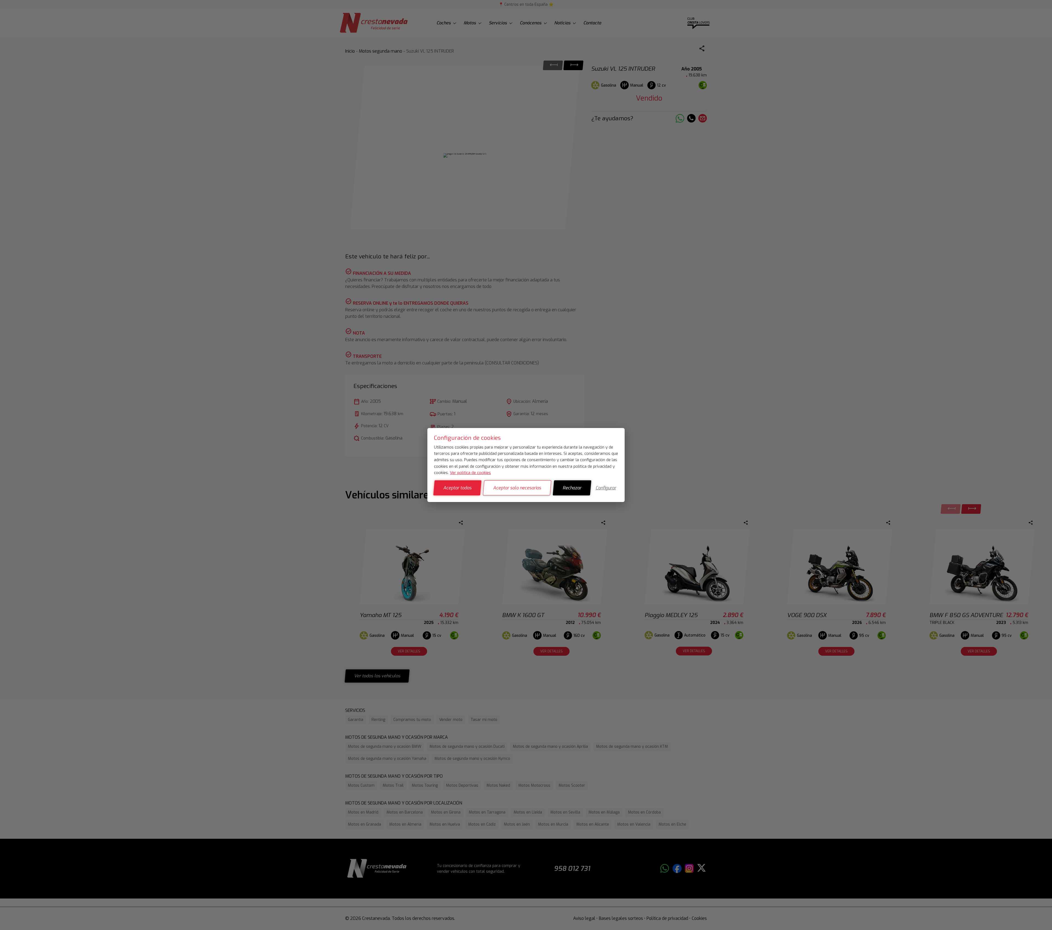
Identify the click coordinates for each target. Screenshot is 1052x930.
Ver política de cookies (470, 472)
